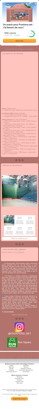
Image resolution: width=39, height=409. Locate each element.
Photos (14, 49)
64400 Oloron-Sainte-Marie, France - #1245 (17, 133)
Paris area (19, 383)
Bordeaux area (19, 378)
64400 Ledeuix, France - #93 (12, 140)
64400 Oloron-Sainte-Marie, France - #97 (16, 124)
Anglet (11, 365)
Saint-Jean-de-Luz (11, 371)
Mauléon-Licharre (26, 368)
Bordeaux (19, 377)
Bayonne (11, 367)
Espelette (26, 365)
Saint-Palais (26, 371)
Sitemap (22, 389)
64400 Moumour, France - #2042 (14, 149)
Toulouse (19, 380)
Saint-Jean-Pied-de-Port (26, 370)
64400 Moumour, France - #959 (13, 146)
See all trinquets (9, 311)
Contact (34, 389)
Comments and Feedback (25, 49)
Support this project (19, 398)
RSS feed (9, 390)
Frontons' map (28, 389)
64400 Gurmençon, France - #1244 (14, 143)
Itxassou (26, 367)
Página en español (27, 390)
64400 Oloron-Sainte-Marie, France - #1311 (17, 127)
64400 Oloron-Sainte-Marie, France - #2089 (17, 130)
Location (8, 49)
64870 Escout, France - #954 (13, 152)
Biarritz (11, 368)
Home (17, 389)
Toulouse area (19, 381)
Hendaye (11, 370)
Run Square (24, 342)
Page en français (17, 390)
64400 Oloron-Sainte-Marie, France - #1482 (17, 121)
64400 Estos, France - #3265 (13, 136)
